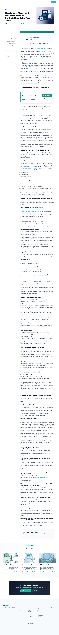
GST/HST (44, 48)
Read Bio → (28, 537)
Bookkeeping (30, 608)
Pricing (19, 610)
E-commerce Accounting (30, 611)
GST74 (46, 168)
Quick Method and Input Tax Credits (10, 46)
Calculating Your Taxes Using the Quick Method (11, 39)
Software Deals (39, 612)
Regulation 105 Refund (30, 627)
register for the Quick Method (30, 166)
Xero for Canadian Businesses (40, 616)
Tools (38, 610)
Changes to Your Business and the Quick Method (11, 48)
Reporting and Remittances (10, 41)
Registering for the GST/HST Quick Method (10, 36)
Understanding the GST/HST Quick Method (10, 34)
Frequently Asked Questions (10, 50)
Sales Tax (40, 48)
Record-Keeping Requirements (11, 43)
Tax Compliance (30, 616)
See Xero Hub (46, 98)
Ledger (6, 2)
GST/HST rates (41, 477)
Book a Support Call (46, 95)
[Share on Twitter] (6, 56)
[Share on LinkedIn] (8, 56)
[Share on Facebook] (10, 56)
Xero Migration (30, 623)
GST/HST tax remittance (33, 66)
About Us (19, 608)
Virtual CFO (29, 618)
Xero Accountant (30, 621)
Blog (38, 608)
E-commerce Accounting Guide (40, 619)
